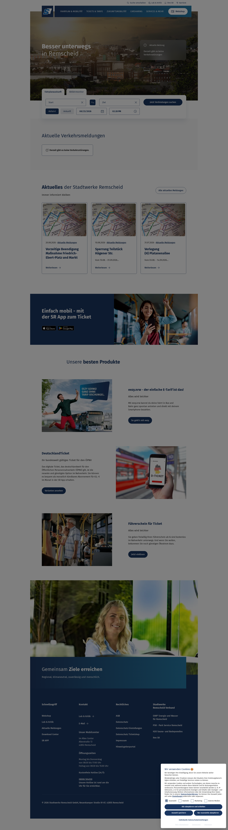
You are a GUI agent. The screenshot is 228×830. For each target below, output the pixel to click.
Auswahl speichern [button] (179, 813)
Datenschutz (196, 824)
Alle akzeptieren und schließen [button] (193, 807)
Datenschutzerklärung (189, 794)
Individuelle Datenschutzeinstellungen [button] (193, 820)
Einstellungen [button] (177, 796)
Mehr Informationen (181, 824)
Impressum (208, 824)
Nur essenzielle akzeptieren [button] (208, 813)
